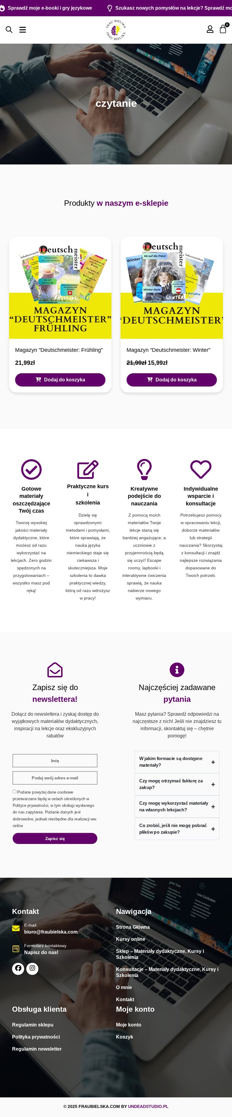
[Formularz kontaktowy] (16, 949)
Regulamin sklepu (32, 1024)
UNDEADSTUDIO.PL (148, 1106)
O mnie (124, 987)
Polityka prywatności (36, 1036)
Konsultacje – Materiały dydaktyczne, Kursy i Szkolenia (167, 972)
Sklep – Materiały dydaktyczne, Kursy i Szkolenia (160, 954)
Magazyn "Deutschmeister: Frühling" (59, 350)
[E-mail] (16, 928)
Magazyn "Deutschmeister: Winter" (168, 350)
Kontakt (125, 999)
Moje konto (128, 1024)
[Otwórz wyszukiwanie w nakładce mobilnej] (9, 29)
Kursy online (130, 939)
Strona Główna (133, 927)
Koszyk (124, 1036)
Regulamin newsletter (37, 1049)
